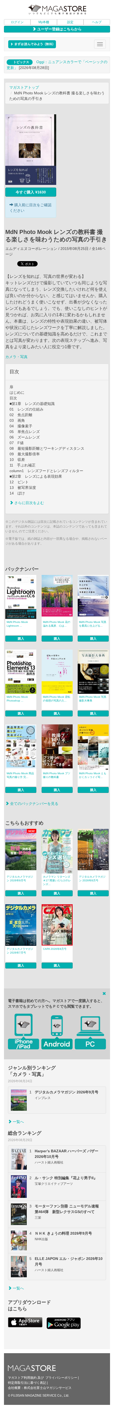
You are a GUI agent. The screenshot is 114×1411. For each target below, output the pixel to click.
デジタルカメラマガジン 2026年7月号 (20, 950)
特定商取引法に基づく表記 (27, 1383)
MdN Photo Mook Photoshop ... (17, 698)
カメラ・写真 (16, 357)
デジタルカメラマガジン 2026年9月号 (20, 878)
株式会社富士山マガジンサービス (48, 1388)
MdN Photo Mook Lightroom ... (17, 624)
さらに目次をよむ (28, 503)
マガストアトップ (24, 87)
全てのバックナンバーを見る (33, 803)
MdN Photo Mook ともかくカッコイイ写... (92, 775)
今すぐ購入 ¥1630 (31, 192)
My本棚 (43, 22)
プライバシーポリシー (61, 1378)
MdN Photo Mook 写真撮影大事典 (92, 698)
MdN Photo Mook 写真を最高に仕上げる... (92, 624)
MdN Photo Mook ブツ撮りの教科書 (56, 775)
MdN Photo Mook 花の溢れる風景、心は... (56, 624)
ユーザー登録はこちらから (59, 29)
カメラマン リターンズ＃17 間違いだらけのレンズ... (57, 880)
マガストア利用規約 (22, 1378)
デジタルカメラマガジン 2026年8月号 (92, 878)
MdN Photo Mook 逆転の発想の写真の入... (56, 698)
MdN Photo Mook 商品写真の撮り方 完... (20, 775)
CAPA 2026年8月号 (55, 948)
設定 (70, 22)
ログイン (17, 22)
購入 (21, 638)
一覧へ (18, 1122)
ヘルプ (97, 22)
